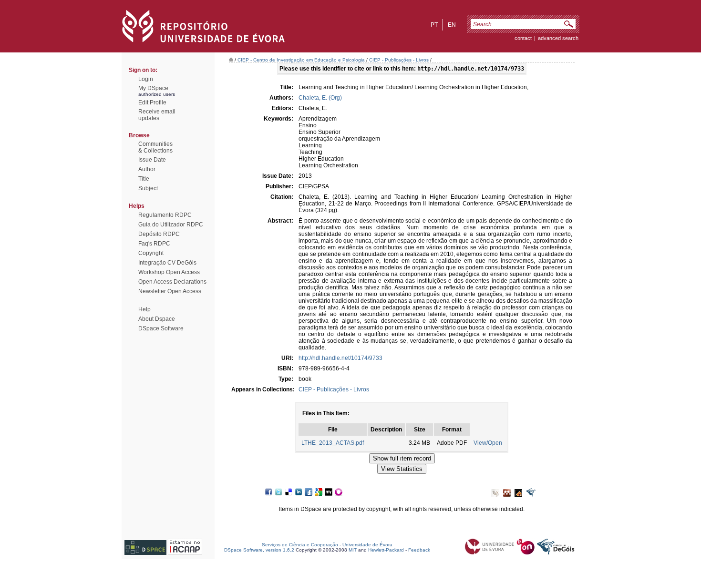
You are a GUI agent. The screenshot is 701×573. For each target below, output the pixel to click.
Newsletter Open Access (169, 291)
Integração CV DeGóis (167, 262)
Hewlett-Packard (386, 550)
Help (144, 309)
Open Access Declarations (172, 281)
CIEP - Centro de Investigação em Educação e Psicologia (301, 59)
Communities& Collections (155, 147)
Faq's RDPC (154, 243)
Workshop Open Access (169, 272)
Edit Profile (152, 102)
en (452, 24)
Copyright (151, 253)
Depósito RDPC (159, 234)
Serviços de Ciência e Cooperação (300, 544)
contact (523, 38)
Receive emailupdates (156, 115)
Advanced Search (558, 38)
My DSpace (153, 88)
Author (146, 169)
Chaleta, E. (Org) (320, 97)
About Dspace (156, 319)
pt (434, 24)
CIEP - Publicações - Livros (399, 59)
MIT (353, 550)
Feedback (419, 550)
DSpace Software (161, 328)
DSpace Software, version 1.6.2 (259, 550)
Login (145, 79)
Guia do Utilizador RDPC (170, 224)
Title (143, 178)
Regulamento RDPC (165, 215)
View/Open (488, 443)
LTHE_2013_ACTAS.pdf (332, 443)
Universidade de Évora (367, 544)
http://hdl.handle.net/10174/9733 (340, 358)
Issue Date (152, 159)
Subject (148, 188)
